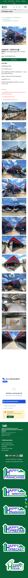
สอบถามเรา (14, 60)
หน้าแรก (5, 1)
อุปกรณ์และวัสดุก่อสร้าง (6, 443)
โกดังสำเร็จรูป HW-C (17, 17)
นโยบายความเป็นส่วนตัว (11, 459)
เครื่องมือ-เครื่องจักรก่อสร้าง (7, 444)
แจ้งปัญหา (23, 1)
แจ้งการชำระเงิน (11, 1)
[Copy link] (18, 50)
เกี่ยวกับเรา (18, 1)
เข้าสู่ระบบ (10, 416)
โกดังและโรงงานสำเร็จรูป (6, 448)
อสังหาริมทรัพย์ (4, 450)
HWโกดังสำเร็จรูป (9, 17)
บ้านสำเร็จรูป (4, 446)
